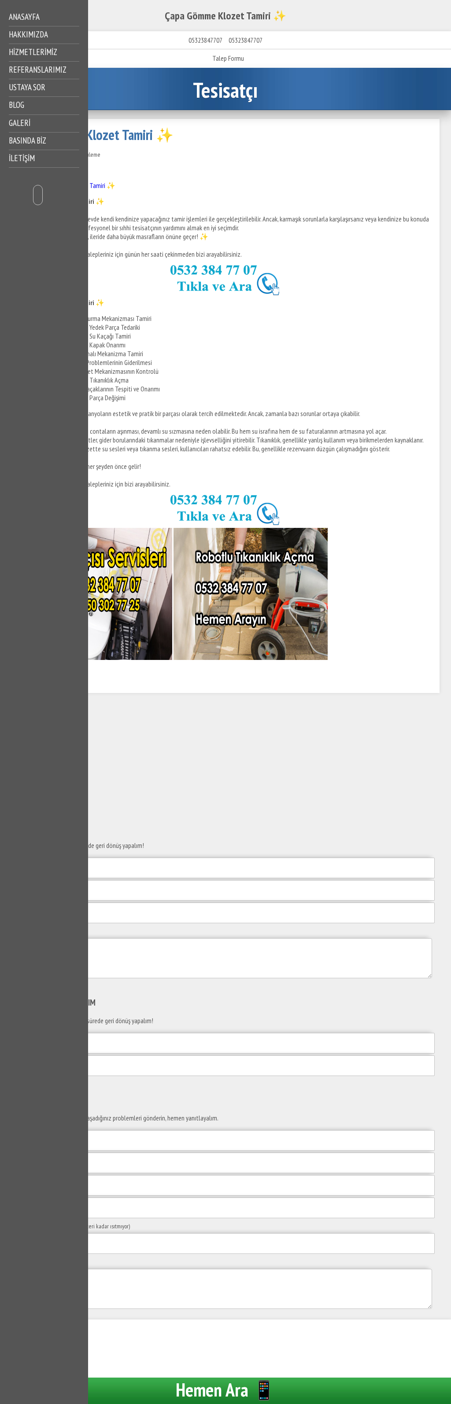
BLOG (16, 104)
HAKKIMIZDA (28, 34)
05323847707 (205, 40)
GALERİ (19, 123)
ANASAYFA (24, 16)
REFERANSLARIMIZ (38, 69)
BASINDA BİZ (27, 140)
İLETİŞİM (22, 158)
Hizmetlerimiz (33, 52)
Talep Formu (228, 58)
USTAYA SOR (27, 87)
